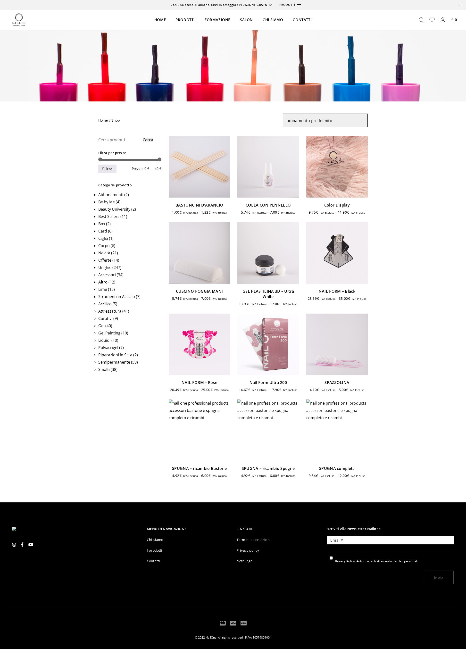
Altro (103, 282)
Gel (101, 325)
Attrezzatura (109, 311)
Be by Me (106, 202)
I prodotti (286, 5)
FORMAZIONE (217, 19)
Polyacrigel (108, 347)
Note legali (246, 561)
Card (102, 231)
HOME (160, 19)
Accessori (107, 274)
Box (101, 223)
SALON (246, 19)
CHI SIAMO (273, 19)
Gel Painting (109, 333)
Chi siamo (155, 539)
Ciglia (103, 238)
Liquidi (104, 340)
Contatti (153, 561)
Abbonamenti (110, 194)
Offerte (104, 260)
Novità (104, 253)
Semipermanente (114, 362)
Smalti (104, 369)
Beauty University (114, 209)
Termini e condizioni (254, 539)
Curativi (105, 318)
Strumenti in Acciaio (116, 296)
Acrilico (105, 304)
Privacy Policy (345, 561)
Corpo (104, 245)
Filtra (107, 169)
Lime (102, 289)
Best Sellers (108, 216)
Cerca (148, 140)
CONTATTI (302, 19)
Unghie (104, 267)
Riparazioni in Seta (115, 355)
